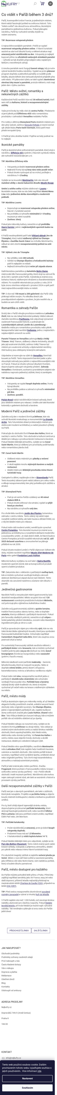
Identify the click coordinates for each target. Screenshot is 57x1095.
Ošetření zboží (7, 979)
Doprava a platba (9, 972)
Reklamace (6, 975)
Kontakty (5, 987)
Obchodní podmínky (10, 953)
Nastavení (27, 1078)
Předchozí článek (19, 930)
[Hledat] (35, 4)
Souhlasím (27, 1087)
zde (39, 1071)
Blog (3, 983)
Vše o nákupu (7, 968)
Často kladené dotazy (11, 964)
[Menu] (50, 4)
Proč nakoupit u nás (10, 961)
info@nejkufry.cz (13, 1058)
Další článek (41, 930)
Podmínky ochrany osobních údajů (17, 957)
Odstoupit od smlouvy (11, 990)
